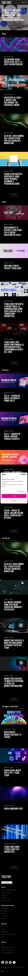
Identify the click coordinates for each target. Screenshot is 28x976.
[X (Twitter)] (14, 962)
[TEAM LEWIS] (6, 2)
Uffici (2, 926)
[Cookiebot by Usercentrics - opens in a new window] (20, 474)
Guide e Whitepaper (6, 952)
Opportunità (4, 931)
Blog (2, 945)
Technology (4, 908)
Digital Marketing (6, 892)
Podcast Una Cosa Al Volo (8, 947)
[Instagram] (6, 962)
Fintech (3, 913)
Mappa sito (22, 967)
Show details (21, 491)
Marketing (4, 895)
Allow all (14, 496)
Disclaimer (8, 967)
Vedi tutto (14, 194)
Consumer (4, 916)
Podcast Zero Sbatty (6, 950)
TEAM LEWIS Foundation (8, 934)
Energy (3, 918)
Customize (13, 500)
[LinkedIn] (10, 962)
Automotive (4, 911)
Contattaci (6, 882)
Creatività (4, 897)
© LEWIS (3, 967)
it (3, 971)
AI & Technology (5, 900)
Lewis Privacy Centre (15, 967)
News (2, 937)
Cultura (3, 929)
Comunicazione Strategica (8, 890)
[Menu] (22, 2)
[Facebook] (2, 962)
